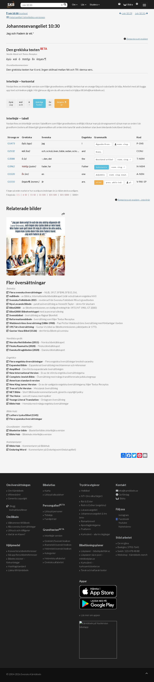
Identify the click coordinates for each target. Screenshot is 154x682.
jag (11, 103)
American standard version (24, 380)
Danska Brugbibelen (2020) (23, 349)
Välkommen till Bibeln (19, 522)
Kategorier (50, 553)
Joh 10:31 (140, 13)
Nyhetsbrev (124, 526)
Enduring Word (17, 449)
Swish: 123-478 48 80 (128, 551)
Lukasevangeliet (89, 509)
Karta (47, 490)
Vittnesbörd (14, 494)
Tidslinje (49, 515)
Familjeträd (50, 518)
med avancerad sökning (51, 311)
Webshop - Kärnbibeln (132, 554)
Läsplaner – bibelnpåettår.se (95, 551)
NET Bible (14, 392)
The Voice (14, 395)
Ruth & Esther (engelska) (93, 505)
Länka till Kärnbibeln (18, 570)
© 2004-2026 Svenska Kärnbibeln (23, 674)
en (50, 103)
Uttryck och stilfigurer (19, 530)
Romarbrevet (88, 521)
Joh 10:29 (127, 13)
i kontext (18, 13)
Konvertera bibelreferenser (22, 551)
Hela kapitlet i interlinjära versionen (27, 17)
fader (39, 103)
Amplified (14, 369)
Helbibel (85, 490)
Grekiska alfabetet (54, 562)
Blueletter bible (17, 430)
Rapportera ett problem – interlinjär (134, 199)
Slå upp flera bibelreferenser (22, 554)
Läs (83, 4)
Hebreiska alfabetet (55, 558)
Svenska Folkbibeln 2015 (22, 300)
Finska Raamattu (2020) (21, 346)
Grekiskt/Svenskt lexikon (57, 540)
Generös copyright (17, 498)
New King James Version (22, 384)
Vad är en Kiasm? (16, 534)
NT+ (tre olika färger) (91, 496)
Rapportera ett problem (137, 38)
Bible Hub (14, 403)
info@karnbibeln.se (128, 490)
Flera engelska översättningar (25, 361)
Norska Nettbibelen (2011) (23, 342)
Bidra (129, 4)
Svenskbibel (15, 315)
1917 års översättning (21, 326)
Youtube (122, 522)
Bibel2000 (14, 307)
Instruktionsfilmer (18, 509)
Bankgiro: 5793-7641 (128, 547)
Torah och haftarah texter (94, 570)
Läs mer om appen (90, 615)
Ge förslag (124, 494)
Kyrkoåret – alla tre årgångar (95, 534)
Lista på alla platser (54, 494)
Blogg (12, 506)
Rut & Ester (87, 501)
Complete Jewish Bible (21, 376)
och (21, 103)
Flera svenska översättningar (25, 292)
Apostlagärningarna (90, 525)
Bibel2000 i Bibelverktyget (23, 311)
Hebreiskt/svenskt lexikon (58, 548)
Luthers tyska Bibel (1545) (23, 415)
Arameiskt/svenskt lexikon (58, 544)
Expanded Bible (17, 365)
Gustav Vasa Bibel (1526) (22, 330)
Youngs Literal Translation (23, 399)
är (61, 103)
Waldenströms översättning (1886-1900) (31, 323)
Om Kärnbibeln (15, 490)
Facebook (123, 518)
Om (74, 4)
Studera (94, 4)
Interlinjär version (53, 535)
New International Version (23, 372)
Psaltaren (86, 528)
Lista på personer (53, 511)
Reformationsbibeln (20, 319)
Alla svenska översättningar (22, 526)
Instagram (123, 515)
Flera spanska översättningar (25, 418)
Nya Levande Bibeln (19, 303)
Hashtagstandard (17, 566)
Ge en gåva (123, 543)
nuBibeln (13, 296)
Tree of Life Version (19, 388)
